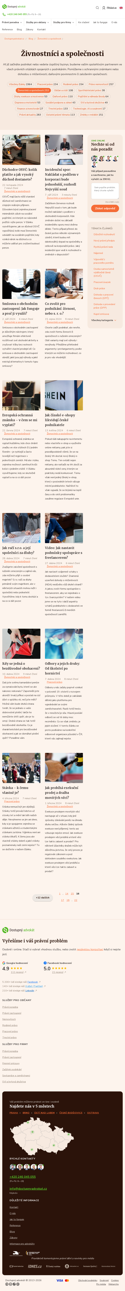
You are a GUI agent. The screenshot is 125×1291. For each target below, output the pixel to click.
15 (72, 893)
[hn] (108, 1266)
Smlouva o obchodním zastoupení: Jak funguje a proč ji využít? (20, 308)
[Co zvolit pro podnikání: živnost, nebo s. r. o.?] (64, 284)
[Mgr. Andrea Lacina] (115, 158)
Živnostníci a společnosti (49, 38)
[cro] (53, 1266)
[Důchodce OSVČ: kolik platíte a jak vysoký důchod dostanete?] (21, 150)
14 (66, 893)
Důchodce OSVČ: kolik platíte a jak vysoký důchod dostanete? (19, 174)
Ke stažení (83, 22)
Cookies (115, 1280)
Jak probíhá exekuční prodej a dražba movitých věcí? (61, 792)
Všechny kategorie (102, 320)
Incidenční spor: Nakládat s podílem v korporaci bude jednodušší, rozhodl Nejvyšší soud (62, 179)
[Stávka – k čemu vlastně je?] (21, 768)
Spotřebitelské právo (91, 90)
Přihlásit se (112, 7)
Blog (19, 29)
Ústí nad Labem (44, 1112)
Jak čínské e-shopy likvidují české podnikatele (60, 420)
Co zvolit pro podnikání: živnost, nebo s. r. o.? (60, 308)
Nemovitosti (9, 1019)
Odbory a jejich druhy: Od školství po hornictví (62, 668)
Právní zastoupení (11, 1013)
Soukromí (104, 1280)
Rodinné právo (73, 84)
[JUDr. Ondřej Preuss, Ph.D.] (94, 158)
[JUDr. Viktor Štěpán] (94, 164)
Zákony (29, 29)
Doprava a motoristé (27, 102)
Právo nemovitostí (101, 84)
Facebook (32, 982)
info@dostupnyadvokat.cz (28, 1189)
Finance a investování (30, 108)
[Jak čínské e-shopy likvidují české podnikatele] (64, 395)
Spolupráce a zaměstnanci (16, 1075)
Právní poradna (10, 1007)
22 (75, 900)
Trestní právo (58, 108)
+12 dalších (42, 897)
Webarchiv (113, 1284)
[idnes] (35, 1266)
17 (62, 900)
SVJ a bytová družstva (94, 102)
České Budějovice (70, 1112)
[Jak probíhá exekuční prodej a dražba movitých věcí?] (64, 768)
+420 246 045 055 (17, 14)
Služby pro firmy (62, 22)
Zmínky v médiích (91, 114)
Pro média (101, 1284)
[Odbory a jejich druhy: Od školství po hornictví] (64, 644)
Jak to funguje (100, 22)
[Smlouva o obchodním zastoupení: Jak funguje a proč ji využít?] (21, 284)
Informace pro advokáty (22, 1243)
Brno (26, 1112)
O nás (114, 22)
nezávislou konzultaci (90, 949)
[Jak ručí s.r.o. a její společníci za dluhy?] (21, 528)
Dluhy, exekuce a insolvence (30, 96)
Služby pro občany (36, 22)
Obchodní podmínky (87, 1280)
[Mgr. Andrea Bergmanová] (101, 158)
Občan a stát (63, 90)
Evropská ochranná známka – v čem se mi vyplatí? (19, 420)
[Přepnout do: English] (121, 7)
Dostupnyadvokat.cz (14, 38)
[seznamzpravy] (90, 1266)
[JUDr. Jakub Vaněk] (108, 158)
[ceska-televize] (16, 1266)
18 (68, 900)
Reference (7, 29)
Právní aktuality (30, 114)
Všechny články (20, 84)
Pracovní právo (47, 84)
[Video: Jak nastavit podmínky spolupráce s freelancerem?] (64, 528)
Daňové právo (63, 96)
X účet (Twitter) (34, 986)
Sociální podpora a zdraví (60, 102)
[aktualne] (72, 1266)
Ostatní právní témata (60, 114)
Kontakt (41, 29)
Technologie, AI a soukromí (89, 108)
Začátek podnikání (11, 1069)
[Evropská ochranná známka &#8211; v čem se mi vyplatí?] (21, 395)
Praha (14, 1112)
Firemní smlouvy (11, 1063)
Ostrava (93, 1112)
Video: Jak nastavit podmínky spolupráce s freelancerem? (63, 553)
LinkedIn (29, 990)
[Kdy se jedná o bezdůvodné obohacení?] (21, 644)
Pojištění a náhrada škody (93, 96)
